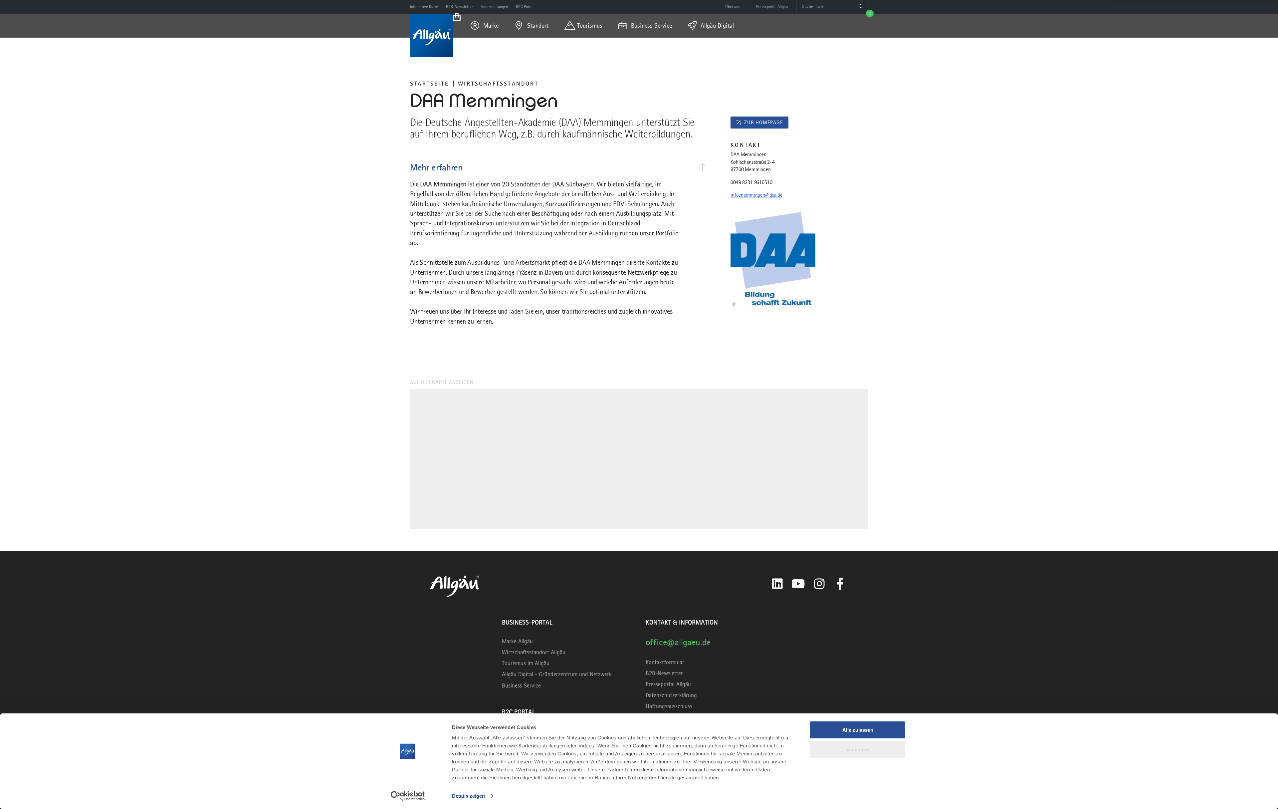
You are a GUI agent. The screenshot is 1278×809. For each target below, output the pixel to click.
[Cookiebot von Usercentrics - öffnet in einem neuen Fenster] (408, 796)
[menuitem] (484, 26)
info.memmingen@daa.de (756, 195)
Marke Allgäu (517, 641)
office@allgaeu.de (678, 642)
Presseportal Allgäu (668, 684)
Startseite (429, 83)
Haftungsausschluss (669, 706)
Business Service (521, 685)
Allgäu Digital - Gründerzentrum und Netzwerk (557, 674)
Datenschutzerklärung (671, 695)
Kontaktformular (665, 662)
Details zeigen (468, 796)
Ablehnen (858, 749)
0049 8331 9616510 (751, 182)
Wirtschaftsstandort (498, 83)
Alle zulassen (857, 730)
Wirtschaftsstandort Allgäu (533, 652)
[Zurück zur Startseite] (431, 35)
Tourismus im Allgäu (525, 663)
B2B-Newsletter (664, 673)
